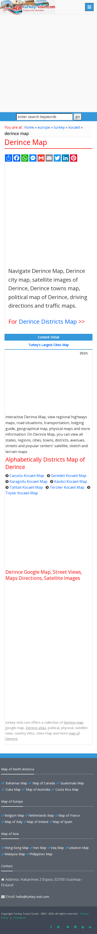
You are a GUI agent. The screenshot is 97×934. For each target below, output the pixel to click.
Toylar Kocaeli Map (21, 492)
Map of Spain (62, 822)
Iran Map (39, 848)
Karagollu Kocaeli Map (28, 481)
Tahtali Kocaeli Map (26, 487)
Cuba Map (13, 789)
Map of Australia (38, 789)
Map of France (69, 815)
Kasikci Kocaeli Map (70, 481)
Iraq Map (57, 848)
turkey (59, 127)
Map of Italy (13, 822)
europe (44, 127)
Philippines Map (41, 854)
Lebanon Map (78, 848)
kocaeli (74, 127)
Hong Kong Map (17, 848)
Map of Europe (12, 801)
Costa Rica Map (67, 789)
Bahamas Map (16, 783)
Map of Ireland (37, 822)
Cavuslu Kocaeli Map (26, 475)
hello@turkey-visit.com (32, 897)
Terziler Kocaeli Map (67, 487)
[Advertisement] (48, 63)
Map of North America (17, 769)
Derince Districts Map (48, 321)
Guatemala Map (72, 783)
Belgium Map (14, 815)
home (29, 127)
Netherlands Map (41, 815)
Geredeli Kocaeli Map (68, 475)
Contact (7, 866)
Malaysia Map (15, 854)
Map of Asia (10, 834)
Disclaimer (20, 917)
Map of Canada (43, 783)
